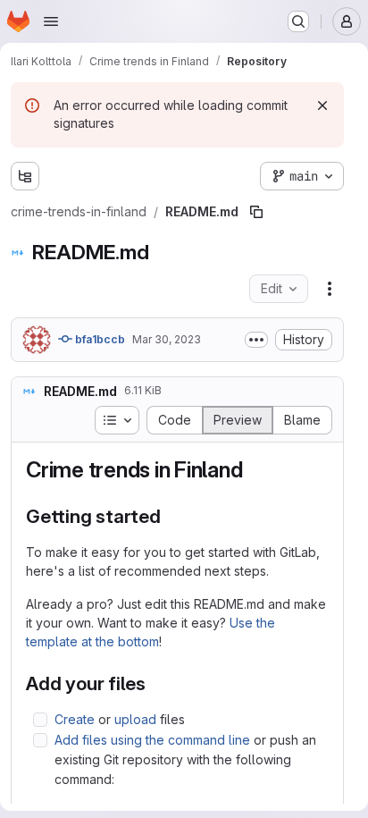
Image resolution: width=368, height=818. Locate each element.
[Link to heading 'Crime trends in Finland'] (253, 470)
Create (74, 719)
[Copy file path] (256, 212)
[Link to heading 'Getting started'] (171, 516)
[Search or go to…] (298, 21)
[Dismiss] (322, 105)
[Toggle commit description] (256, 340)
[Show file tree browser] (25, 176)
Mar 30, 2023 (166, 339)
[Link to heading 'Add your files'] (156, 683)
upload (135, 719)
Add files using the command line (152, 739)
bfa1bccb (98, 339)
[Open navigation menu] (51, 21)
